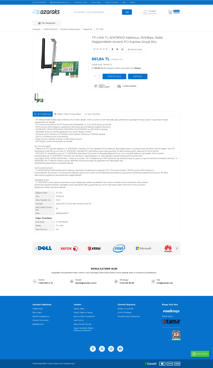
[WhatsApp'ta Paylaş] (122, 49)
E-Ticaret (49, 363)
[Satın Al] (137, 76)
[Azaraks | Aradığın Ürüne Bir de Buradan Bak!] (46, 13)
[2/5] (96, 48)
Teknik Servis (167, 316)
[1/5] (94, 48)
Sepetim (176, 13)
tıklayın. (137, 68)
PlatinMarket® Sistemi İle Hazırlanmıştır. (54, 363)
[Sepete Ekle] (114, 76)
